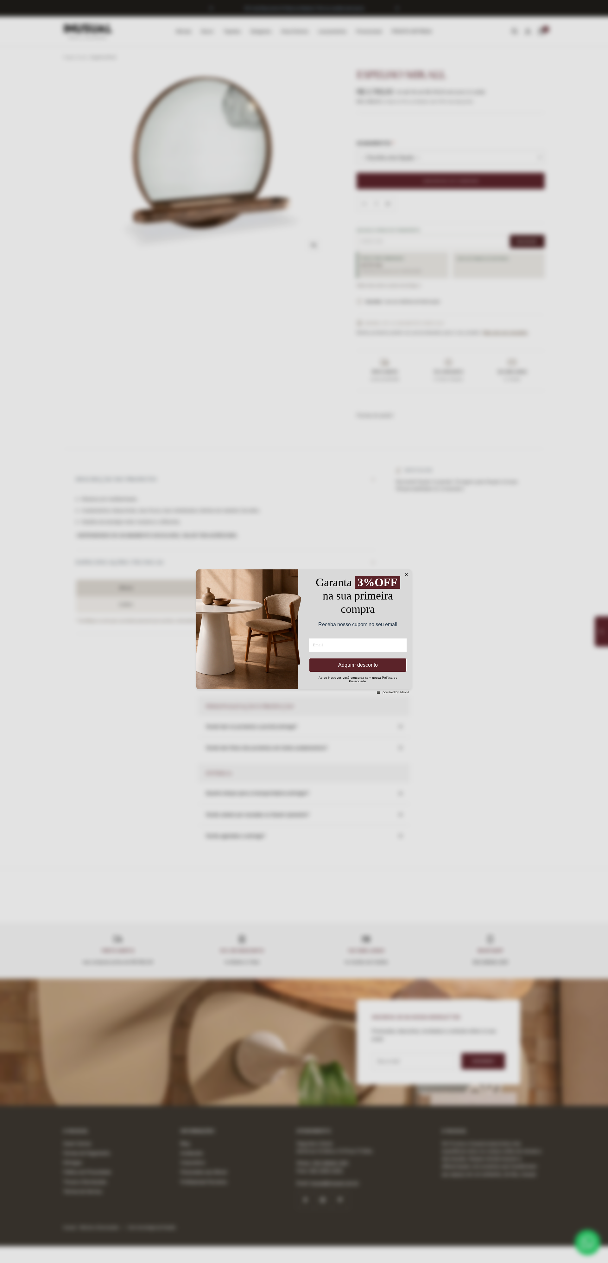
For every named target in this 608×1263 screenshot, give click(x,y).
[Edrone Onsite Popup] (304, 631)
